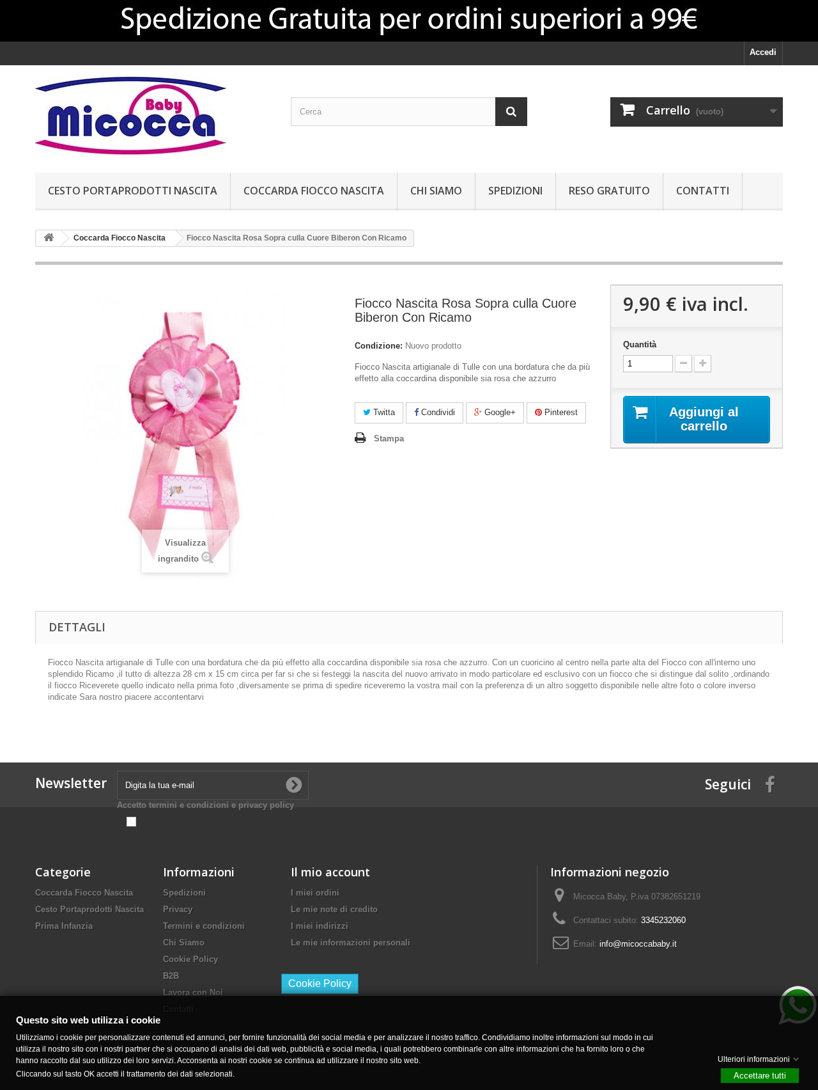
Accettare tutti (760, 1075)
